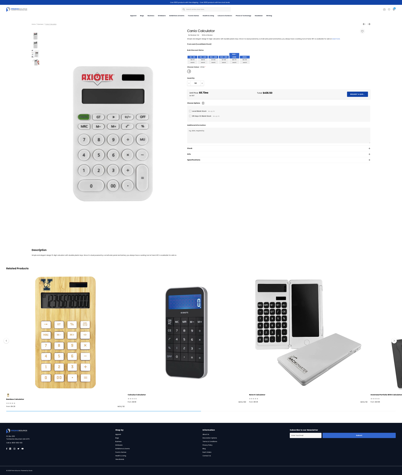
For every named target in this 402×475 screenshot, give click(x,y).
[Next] (368, 24)
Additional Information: (196, 125)
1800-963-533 (17, 443)
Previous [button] (6, 340)
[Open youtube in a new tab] (22, 448)
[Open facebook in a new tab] (7, 448)
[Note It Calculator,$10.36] (308, 333)
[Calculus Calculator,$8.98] (187, 333)
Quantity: (191, 78)
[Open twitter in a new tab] (18, 448)
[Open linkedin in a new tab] (10, 448)
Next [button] (394, 340)
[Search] (183, 9)
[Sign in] (384, 9)
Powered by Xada (26, 470)
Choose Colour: (196, 67)
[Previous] (364, 24)
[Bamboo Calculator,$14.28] (65, 333)
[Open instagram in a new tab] (15, 448)
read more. (336, 39)
